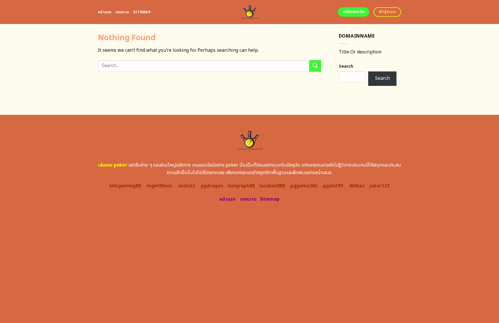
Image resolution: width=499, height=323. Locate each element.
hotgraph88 (241, 185)
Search (346, 66)
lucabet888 (272, 185)
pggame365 (304, 185)
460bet (357, 185)
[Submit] (315, 65)
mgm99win (159, 185)
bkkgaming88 (125, 185)
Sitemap (142, 12)
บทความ (122, 12)
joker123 (379, 185)
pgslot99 (333, 185)
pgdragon (212, 185)
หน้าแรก (104, 12)
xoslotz (186, 185)
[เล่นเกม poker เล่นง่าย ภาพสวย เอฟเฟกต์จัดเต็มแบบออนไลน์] (250, 12)
